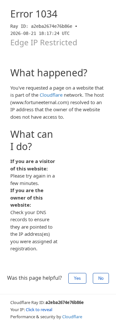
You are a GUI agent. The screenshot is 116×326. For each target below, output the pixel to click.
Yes (77, 278)
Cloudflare (51, 95)
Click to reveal (39, 309)
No (100, 278)
